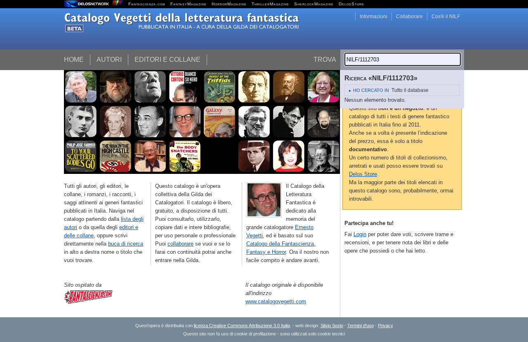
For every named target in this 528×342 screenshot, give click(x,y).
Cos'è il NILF (445, 16)
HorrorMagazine (229, 4)
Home (74, 59)
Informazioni (373, 16)
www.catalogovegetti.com (275, 301)
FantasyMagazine (188, 4)
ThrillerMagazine (270, 4)
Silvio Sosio (332, 325)
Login (360, 234)
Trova (325, 59)
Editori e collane (167, 59)
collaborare (180, 244)
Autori (109, 59)
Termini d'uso (360, 325)
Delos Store (363, 174)
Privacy (385, 325)
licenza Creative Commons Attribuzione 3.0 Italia (242, 325)
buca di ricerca (125, 244)
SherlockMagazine (314, 4)
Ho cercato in (371, 90)
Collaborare (409, 16)
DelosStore (351, 4)
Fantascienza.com (146, 4)
